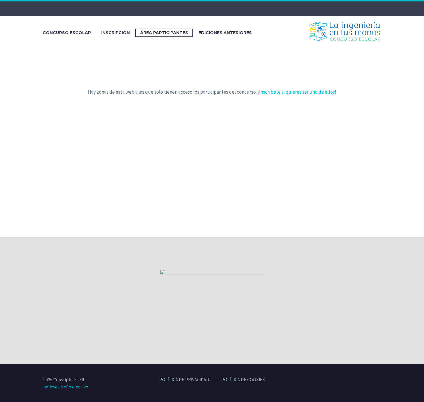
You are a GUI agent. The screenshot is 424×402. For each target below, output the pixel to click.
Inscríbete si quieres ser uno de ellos (297, 92)
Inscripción (115, 32)
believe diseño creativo (65, 387)
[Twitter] (207, 8)
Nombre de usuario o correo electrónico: (188, 109)
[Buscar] (263, 32)
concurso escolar (67, 32)
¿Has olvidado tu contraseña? (212, 193)
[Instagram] (216, 8)
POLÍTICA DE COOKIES (243, 379)
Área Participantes (164, 32)
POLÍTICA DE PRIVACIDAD (184, 379)
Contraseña (160, 134)
